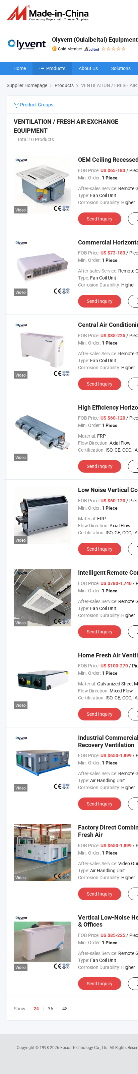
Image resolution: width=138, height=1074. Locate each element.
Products (55, 68)
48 (65, 1008)
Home (19, 68)
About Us (88, 68)
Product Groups (36, 104)
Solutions (121, 68)
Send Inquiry (100, 218)
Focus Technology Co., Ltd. (85, 1047)
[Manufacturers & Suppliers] (49, 13)
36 (50, 1008)
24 (36, 1008)
